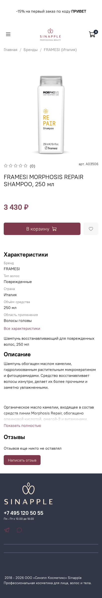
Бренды (31, 49)
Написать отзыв (22, 460)
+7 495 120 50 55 (23, 513)
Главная (10, 49)
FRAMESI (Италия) (60, 49)
